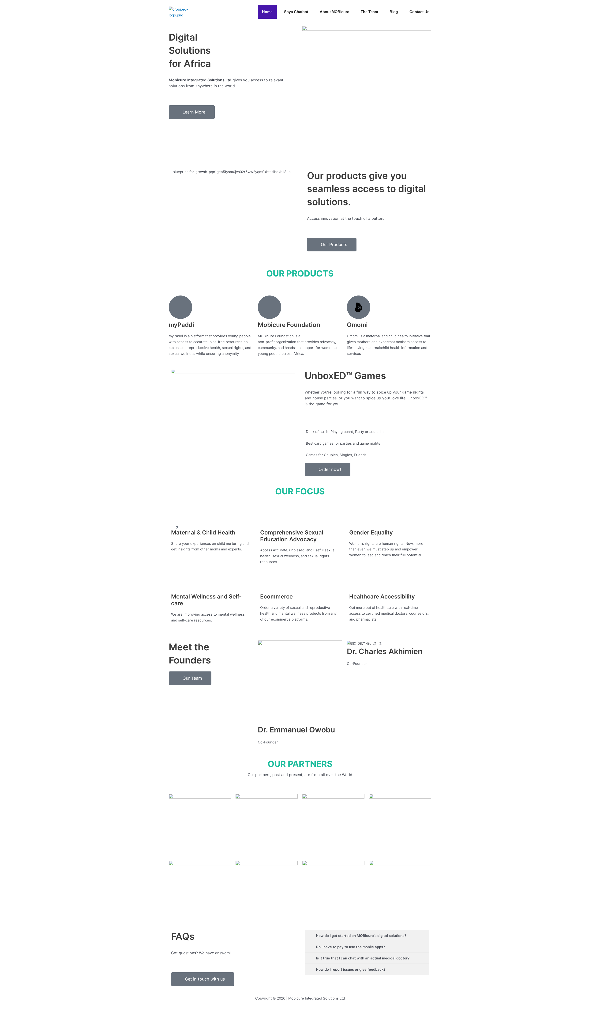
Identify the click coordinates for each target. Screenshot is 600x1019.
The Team (369, 12)
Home (267, 12)
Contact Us (419, 12)
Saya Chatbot (296, 12)
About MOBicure (334, 12)
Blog (394, 12)
